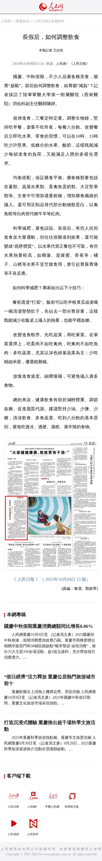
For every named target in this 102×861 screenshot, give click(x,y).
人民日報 (13, 806)
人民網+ (33, 806)
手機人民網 (52, 806)
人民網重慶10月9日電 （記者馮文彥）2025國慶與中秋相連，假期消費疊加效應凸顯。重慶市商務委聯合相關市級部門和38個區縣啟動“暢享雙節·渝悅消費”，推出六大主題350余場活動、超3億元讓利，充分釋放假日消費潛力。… (50, 646)
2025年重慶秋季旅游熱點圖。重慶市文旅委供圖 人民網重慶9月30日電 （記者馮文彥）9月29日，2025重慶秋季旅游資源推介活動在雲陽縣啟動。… (50, 743)
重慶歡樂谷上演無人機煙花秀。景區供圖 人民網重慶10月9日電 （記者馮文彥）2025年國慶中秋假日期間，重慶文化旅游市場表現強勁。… (50, 697)
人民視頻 (13, 834)
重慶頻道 (22, 21)
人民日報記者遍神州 (49, 21)
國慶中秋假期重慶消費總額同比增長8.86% (48, 626)
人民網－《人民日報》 (72, 63)
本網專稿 (16, 614)
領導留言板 (72, 806)
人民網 (6, 21)
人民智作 (32, 834)
